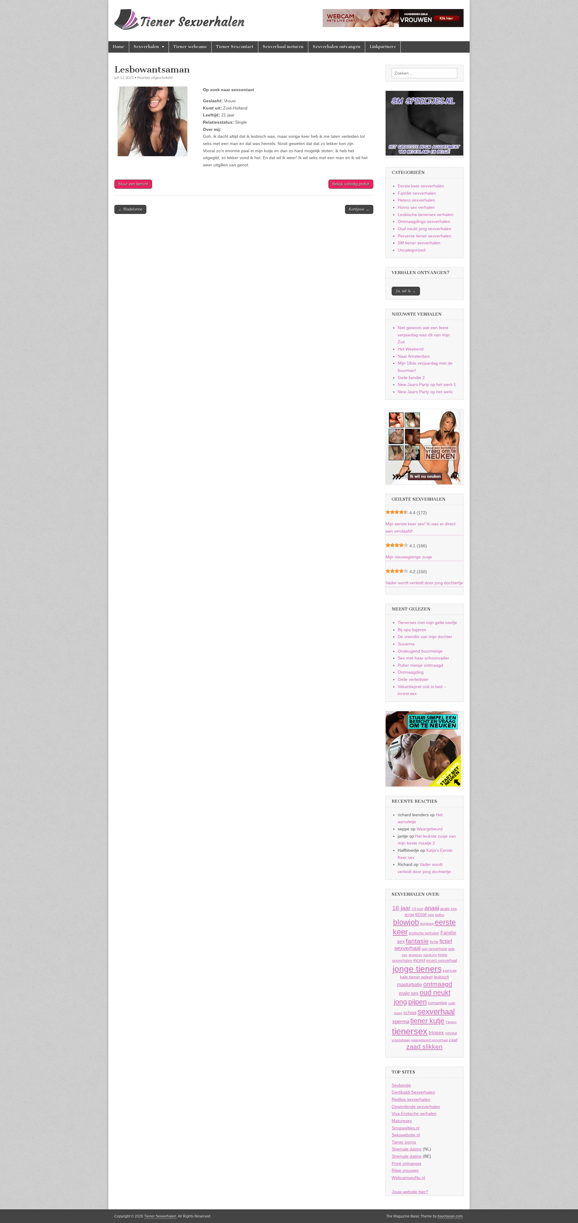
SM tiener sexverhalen (419, 242)
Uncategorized (411, 250)
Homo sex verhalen (416, 207)
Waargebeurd (430, 828)
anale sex (448, 908)
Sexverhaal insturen (283, 46)
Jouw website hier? (410, 1191)
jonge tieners (417, 969)
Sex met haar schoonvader (423, 658)
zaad (453, 1040)
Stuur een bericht (133, 184)
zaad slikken (424, 1046)
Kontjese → (359, 209)
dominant (427, 923)
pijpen (417, 1002)
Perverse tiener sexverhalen (424, 235)
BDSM (409, 915)
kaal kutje (450, 970)
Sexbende (401, 1085)
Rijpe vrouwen (405, 1170)
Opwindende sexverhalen (416, 1106)
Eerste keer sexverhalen (421, 186)
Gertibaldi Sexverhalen (413, 1092)
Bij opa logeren (412, 629)
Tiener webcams (190, 46)
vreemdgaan (401, 1040)
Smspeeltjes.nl (405, 1128)
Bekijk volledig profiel (350, 184)
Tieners (451, 1022)
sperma (400, 1021)
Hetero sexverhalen (416, 200)
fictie (434, 942)
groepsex (415, 955)
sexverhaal (436, 1011)
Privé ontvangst (406, 1163)
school (409, 1012)
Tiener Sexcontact (234, 46)
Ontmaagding (411, 672)
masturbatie (409, 984)
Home (118, 46)
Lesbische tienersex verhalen (425, 214)
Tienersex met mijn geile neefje (427, 622)
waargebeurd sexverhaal (429, 1040)
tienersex (409, 1031)
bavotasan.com (450, 1216)
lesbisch (441, 977)
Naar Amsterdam (414, 356)
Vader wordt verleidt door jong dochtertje (424, 582)
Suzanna (406, 643)
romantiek (437, 1003)
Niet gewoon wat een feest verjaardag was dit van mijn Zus (424, 334)
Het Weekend (411, 349)
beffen (439, 915)
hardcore (430, 955)
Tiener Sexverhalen (160, 1216)
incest (419, 960)
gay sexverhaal (434, 949)
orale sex (408, 993)
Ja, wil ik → (406, 291)
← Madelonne (130, 209)
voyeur (451, 1033)
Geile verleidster (413, 679)
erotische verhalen (424, 933)
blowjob (406, 922)
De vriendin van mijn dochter (425, 636)
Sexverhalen (146, 46)
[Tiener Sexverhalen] (179, 16)
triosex (436, 1033)
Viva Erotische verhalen (414, 1113)
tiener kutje (427, 1021)
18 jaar (401, 908)
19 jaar (417, 909)
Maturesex (402, 1120)
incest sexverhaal (441, 960)
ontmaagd (437, 984)
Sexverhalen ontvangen (336, 46)
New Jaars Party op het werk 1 (427, 384)
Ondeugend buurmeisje (420, 651)
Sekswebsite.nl (406, 1134)
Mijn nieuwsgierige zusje (409, 556)
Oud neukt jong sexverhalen (424, 228)
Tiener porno (404, 1142)
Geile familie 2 (411, 377)
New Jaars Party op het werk (425, 391)
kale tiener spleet (416, 977)
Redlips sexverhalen (411, 1099)
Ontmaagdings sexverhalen (424, 221)
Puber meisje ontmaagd (420, 665)
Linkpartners (383, 46)
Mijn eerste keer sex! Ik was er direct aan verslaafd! (420, 527)
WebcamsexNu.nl (408, 1177)
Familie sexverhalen (417, 193)
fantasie (417, 940)
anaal (431, 908)
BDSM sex (424, 915)
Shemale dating (406, 1149)
